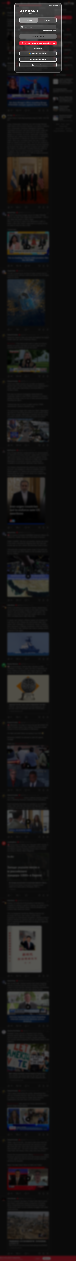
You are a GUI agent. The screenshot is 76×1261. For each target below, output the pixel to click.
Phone (48, 20)
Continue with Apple (39, 59)
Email (30, 20)
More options (39, 65)
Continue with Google (39, 53)
